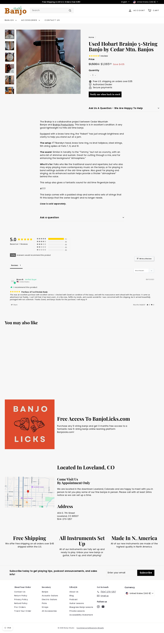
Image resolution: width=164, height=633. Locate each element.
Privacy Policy (21, 599)
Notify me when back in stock (105, 94)
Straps (45, 607)
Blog (71, 595)
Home (91, 37)
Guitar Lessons (76, 603)
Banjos (10, 20)
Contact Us (52, 20)
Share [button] (15, 305)
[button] (148, 305)
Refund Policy (20, 603)
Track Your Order (22, 611)
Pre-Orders (20, 607)
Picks (44, 603)
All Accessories (49, 611)
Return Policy (20, 595)
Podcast (73, 599)
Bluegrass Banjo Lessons (81, 607)
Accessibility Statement (81, 614)
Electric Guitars (49, 599)
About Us (73, 591)
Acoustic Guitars (50, 595)
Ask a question (49, 217)
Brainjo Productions (63, 124)
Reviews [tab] (14, 265)
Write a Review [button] (145, 259)
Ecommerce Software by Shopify (90, 628)
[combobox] (51, 10)
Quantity (94, 70)
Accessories (29, 20)
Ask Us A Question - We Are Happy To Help (116, 108)
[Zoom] (48, 62)
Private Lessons (77, 611)
